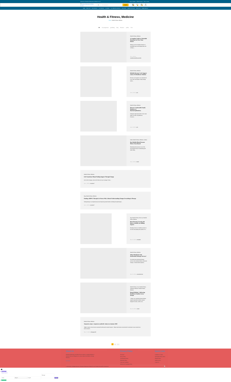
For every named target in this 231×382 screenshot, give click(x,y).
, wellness (145, 139)
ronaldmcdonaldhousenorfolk (135, 58)
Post (132, 27)
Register (149, 5)
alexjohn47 (92, 183)
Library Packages (131, 8)
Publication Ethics (123, 360)
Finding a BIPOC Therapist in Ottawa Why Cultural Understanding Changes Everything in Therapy (110, 198)
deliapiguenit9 (93, 332)
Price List (88, 8)
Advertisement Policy (124, 358)
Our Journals (94, 8)
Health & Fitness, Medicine (135, 36)
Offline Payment (139, 1)
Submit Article (145, 8)
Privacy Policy (123, 356)
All (99, 27)
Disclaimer (122, 354)
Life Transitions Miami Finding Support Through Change (99, 176)
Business (122, 27)
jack (137, 92)
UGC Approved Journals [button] (116, 8)
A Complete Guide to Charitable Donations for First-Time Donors (138, 40)
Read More (68, 360)
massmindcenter (140, 274)
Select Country (146, 1)
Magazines (124, 8)
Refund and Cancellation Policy (126, 364)
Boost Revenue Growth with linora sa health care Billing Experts (137, 223)
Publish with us (158, 360)
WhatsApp (4, 380)
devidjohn (139, 239)
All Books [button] (107, 8)
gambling (112, 27)
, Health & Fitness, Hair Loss (137, 217)
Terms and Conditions (124, 362)
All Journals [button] (101, 8)
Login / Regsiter (132, 1)
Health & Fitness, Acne (134, 286)
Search (125, 4)
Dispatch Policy (158, 358)
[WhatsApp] (1, 380)
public (127, 27)
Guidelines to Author (159, 354)
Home (84, 8)
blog (117, 27)
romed (137, 161)
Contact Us (157, 362)
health (131, 139)
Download (138, 8)
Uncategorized (105, 27)
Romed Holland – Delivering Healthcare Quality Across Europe (137, 294)
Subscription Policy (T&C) (160, 356)
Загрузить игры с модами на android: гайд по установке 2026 (100, 324)
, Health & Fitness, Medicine (137, 139)
